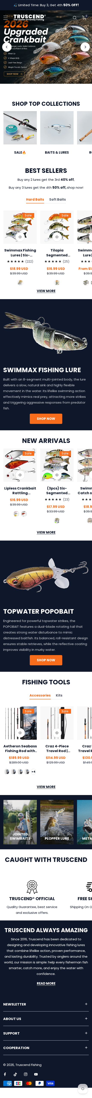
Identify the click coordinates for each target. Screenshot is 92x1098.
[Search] (74, 17)
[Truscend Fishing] (30, 18)
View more (46, 301)
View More (46, 543)
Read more (46, 994)
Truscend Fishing (28, 1075)
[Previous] (7, 47)
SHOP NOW (46, 105)
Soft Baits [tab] (57, 209)
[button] (84, 17)
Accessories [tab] (40, 705)
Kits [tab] (59, 705)
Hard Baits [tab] (35, 209)
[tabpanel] (46, 261)
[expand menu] (5, 17)
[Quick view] (20, 247)
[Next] (85, 47)
